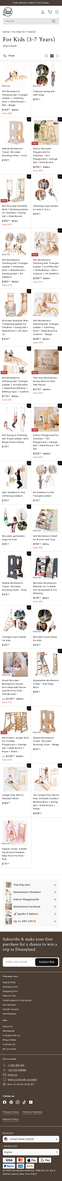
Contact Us (9, 1044)
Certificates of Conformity (17, 1000)
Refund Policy (11, 1119)
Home (6, 31)
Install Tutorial (11, 1009)
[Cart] (43, 12)
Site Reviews (9, 1013)
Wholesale (8, 1031)
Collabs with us (11, 1035)
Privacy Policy (11, 1112)
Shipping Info (10, 991)
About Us (8, 1026)
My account (9, 1049)
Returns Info (9, 995)
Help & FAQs (9, 982)
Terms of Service (32, 1112)
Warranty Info (10, 986)
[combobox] (31, 21)
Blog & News (9, 1039)
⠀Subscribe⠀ (47, 962)
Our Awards (9, 1004)
